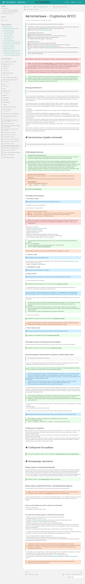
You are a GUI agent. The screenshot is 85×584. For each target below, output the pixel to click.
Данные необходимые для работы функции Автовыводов (12, 53)
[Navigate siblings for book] (32, 7)
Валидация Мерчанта (8, 26)
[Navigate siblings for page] (70, 7)
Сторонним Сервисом (48, 63)
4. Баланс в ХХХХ (8, 38)
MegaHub (16, 10)
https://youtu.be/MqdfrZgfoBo (44, 246)
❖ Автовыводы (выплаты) (9, 48)
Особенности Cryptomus (8, 45)
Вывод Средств (50, 493)
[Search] (36, 2)
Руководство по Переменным (34, 189)
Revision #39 (6, 8)
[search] (42, 2)
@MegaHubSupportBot (49, 47)
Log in (80, 2)
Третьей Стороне (32, 67)
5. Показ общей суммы (9, 40)
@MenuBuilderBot (70, 261)
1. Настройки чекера (8, 33)
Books (74, 2)
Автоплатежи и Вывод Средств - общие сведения (67, 454)
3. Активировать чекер (9, 36)
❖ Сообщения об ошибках (8, 46)
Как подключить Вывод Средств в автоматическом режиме (12, 55)
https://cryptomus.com (47, 29)
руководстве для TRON (62, 283)
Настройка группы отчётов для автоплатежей (12, 41)
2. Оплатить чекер (8, 35)
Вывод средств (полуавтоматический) (12, 50)
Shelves (67, 2)
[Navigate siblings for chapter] (51, 7)
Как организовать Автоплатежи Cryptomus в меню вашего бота (12, 43)
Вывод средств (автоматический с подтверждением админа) (12, 51)
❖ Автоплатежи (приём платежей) (10, 28)
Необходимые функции (8, 30)
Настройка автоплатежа (8, 31)
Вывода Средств (46, 479)
